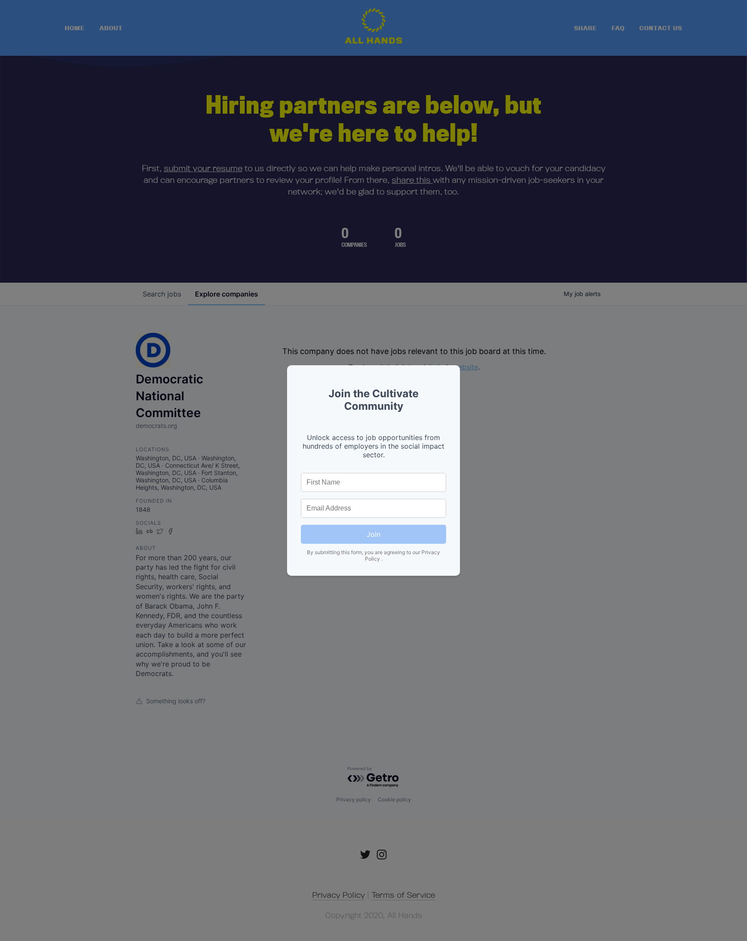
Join (373, 534)
